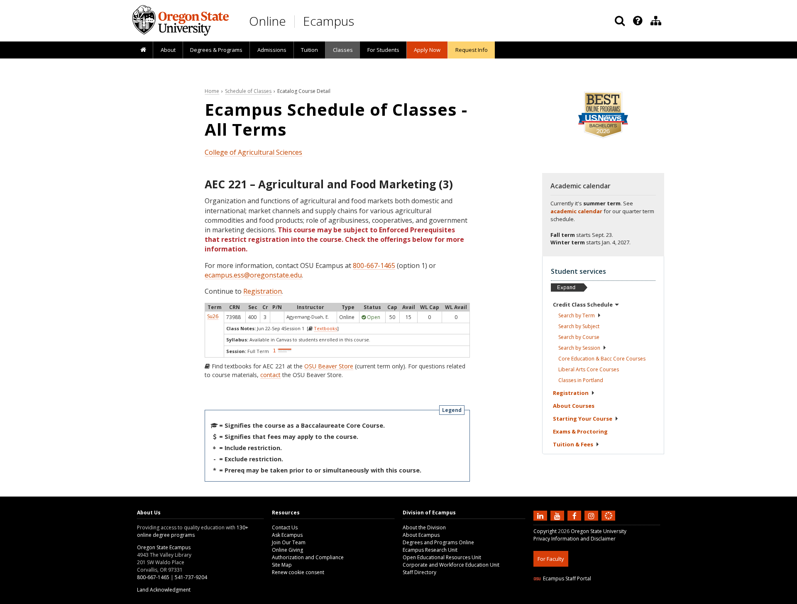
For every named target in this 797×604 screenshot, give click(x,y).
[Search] (620, 20)
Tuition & (573, 444)
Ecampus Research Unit (430, 549)
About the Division (424, 527)
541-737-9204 (191, 577)
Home (212, 91)
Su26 (212, 316)
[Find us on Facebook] (575, 515)
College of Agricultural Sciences (253, 152)
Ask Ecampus (287, 534)
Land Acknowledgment (164, 589)
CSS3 (598, 598)
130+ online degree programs (192, 531)
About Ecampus (421, 534)
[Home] (143, 50)
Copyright (545, 531)
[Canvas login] (608, 522)
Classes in (580, 380)
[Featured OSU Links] (637, 20)
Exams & (580, 431)
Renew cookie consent (298, 572)
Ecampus (328, 20)
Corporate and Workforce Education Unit (451, 564)
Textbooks (325, 328)
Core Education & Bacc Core (601, 358)
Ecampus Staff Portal (567, 578)
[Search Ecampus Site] (620, 20)
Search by (576, 315)
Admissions (271, 50)
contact (270, 375)
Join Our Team (289, 542)
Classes (343, 50)
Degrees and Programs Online (438, 542)
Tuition (309, 50)
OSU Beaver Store (328, 366)
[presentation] (637, 20)
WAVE (616, 598)
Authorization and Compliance (308, 557)
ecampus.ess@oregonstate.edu (253, 275)
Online (267, 20)
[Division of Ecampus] (656, 20)
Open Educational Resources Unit (442, 557)
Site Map (282, 564)
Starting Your (582, 418)
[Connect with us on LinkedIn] (541, 515)
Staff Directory (419, 572)
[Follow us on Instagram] (592, 515)
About (168, 50)
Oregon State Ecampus (164, 547)
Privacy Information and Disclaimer (574, 538)
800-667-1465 (374, 265)
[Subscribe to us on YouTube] (558, 515)
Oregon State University (598, 531)
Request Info (471, 50)
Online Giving (287, 549)
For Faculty (551, 559)
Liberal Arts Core (588, 369)
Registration (262, 291)
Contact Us (285, 527)
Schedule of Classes (248, 91)
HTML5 (580, 598)
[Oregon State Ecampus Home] (296, 21)
